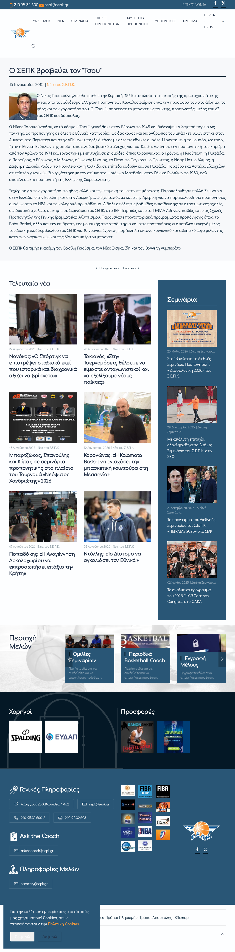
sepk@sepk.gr (56, 4)
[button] (224, 21)
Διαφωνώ (49, 936)
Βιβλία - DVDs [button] (209, 20)
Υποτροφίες (165, 20)
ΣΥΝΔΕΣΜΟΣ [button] (40, 20)
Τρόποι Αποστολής (156, 917)
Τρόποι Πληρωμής (121, 917)
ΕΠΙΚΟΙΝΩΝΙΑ (194, 4)
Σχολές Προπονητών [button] (107, 20)
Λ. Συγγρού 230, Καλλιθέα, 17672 (45, 804)
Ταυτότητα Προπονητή (137, 20)
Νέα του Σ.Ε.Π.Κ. (61, 84)
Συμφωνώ (22, 936)
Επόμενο (129, 268)
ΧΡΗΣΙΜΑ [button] (190, 20)
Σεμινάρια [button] (79, 20)
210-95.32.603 (75, 817)
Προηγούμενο (109, 268)
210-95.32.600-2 (33, 817)
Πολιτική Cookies (63, 924)
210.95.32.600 (26, 4)
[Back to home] (20, 33)
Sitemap (181, 917)
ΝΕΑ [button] (60, 20)
